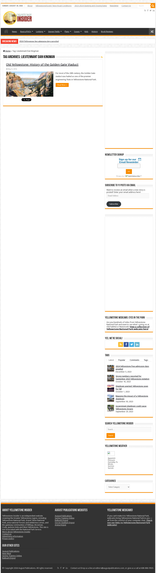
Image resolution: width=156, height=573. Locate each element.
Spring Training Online (12, 556)
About (29, 6)
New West (6, 553)
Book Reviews (107, 31)
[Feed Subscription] (102, 57)
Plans (67, 31)
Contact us (6, 534)
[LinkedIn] (153, 10)
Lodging (39, 31)
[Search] (153, 5)
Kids (86, 31)
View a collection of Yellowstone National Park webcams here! (127, 328)
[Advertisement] (88, 18)
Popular (121, 360)
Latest (111, 360)
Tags (146, 360)
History (95, 31)
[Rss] (145, 10)
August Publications (10, 551)
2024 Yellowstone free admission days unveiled (39, 41)
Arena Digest (60, 525)
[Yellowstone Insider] (17, 17)
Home (6, 31)
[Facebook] (148, 10)
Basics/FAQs (25, 31)
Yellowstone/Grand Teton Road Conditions (53, 6)
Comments (134, 360)
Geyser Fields (54, 31)
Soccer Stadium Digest (64, 522)
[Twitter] (150, 10)
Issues (77, 31)
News (14, 31)
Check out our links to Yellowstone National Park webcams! (129, 522)
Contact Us (126, 6)
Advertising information (12, 536)
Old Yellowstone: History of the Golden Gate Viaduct (42, 64)
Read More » (62, 85)
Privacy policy (8, 538)
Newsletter (114, 6)
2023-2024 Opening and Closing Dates (90, 6)
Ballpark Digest (9, 558)
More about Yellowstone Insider (16, 532)
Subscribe (113, 204)
